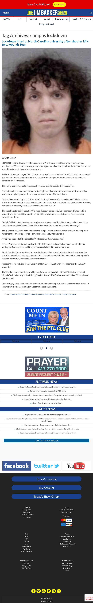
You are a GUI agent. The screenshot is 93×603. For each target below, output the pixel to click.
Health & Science (81, 19)
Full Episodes (27, 510)
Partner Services (67, 561)
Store (66, 507)
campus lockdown (22, 294)
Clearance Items (66, 512)
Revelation (61, 19)
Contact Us (67, 546)
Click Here (59, 4)
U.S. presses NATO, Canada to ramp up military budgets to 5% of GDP (48, 415)
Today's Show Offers (46, 496)
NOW (6, 19)
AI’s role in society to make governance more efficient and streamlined (47, 425)
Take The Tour (26, 568)
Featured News (46, 381)
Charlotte (33, 294)
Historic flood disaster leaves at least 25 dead (48, 403)
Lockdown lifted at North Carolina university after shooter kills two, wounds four (45, 42)
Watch (27, 507)
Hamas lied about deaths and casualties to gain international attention (47, 399)
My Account (46, 487)
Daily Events (26, 566)
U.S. (20, 19)
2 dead (12, 294)
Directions (26, 563)
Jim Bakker (47, 12)
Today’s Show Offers (66, 510)
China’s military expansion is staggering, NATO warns (48, 391)
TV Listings (27, 517)
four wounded (43, 294)
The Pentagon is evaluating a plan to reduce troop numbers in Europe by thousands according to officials (47, 395)
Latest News (46, 409)
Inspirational (46, 24)
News (26, 534)
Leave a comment (69, 294)
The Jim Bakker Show (67, 536)
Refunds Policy (67, 566)
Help (67, 571)
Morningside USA (26, 561)
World (33, 19)
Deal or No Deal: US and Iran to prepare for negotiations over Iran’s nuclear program (48, 387)
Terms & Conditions (46, 598)
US (26, 539)
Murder (52, 294)
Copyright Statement (47, 601)
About (67, 534)
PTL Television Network (67, 544)
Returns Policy (67, 563)
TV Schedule (27, 512)
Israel (46, 19)
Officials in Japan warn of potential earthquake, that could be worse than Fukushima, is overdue (48, 429)
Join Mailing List (67, 568)
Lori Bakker (67, 541)
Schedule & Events (27, 515)
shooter (58, 294)
